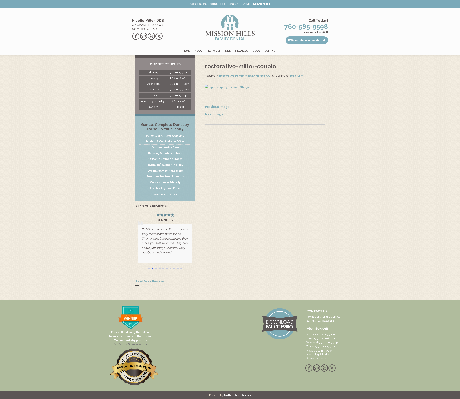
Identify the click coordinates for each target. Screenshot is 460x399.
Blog (256, 50)
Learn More (261, 4)
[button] (149, 268)
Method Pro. (232, 395)
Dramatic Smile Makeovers (165, 170)
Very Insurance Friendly (165, 182)
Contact (270, 50)
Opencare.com (137, 344)
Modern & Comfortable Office (165, 141)
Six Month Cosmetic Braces (165, 159)
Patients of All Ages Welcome (165, 135)
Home (186, 50)
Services (214, 50)
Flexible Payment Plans (165, 188)
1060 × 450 (296, 75)
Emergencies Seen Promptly (165, 176)
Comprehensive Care (165, 147)
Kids (228, 50)
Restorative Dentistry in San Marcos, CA (244, 75)
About (199, 50)
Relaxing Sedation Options (165, 153)
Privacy (246, 395)
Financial (242, 50)
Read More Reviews (149, 281)
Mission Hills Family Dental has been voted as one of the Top (129, 334)
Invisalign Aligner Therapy (165, 164)
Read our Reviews (165, 194)
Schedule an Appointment (308, 40)
